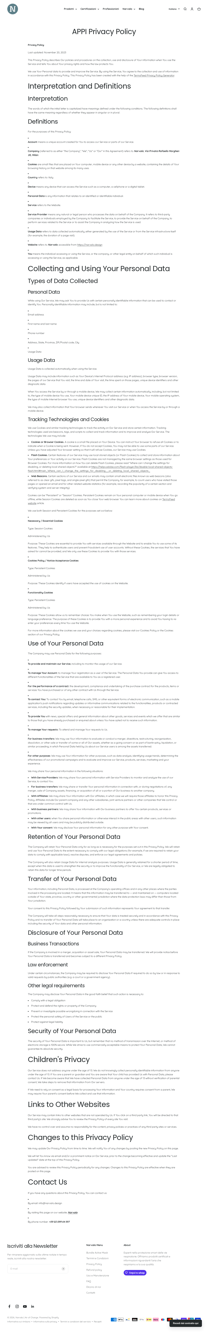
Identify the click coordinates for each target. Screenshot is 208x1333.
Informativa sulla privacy (45, 1321)
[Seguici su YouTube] (25, 1306)
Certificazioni (88, 8)
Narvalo (127, 8)
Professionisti (111, 8)
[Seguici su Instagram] (17, 1306)
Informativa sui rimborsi (18, 1321)
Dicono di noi (93, 1286)
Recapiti (98, 1321)
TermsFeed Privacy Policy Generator (154, 75)
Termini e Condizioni (97, 1258)
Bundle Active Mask (97, 1252)
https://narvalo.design (89, 244)
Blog (141, 8)
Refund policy (94, 1269)
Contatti (90, 1292)
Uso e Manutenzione (97, 1275)
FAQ (88, 1281)
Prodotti (69, 8)
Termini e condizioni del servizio (75, 1321)
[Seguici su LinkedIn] (33, 1306)
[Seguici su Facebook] (9, 1306)
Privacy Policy (94, 1264)
